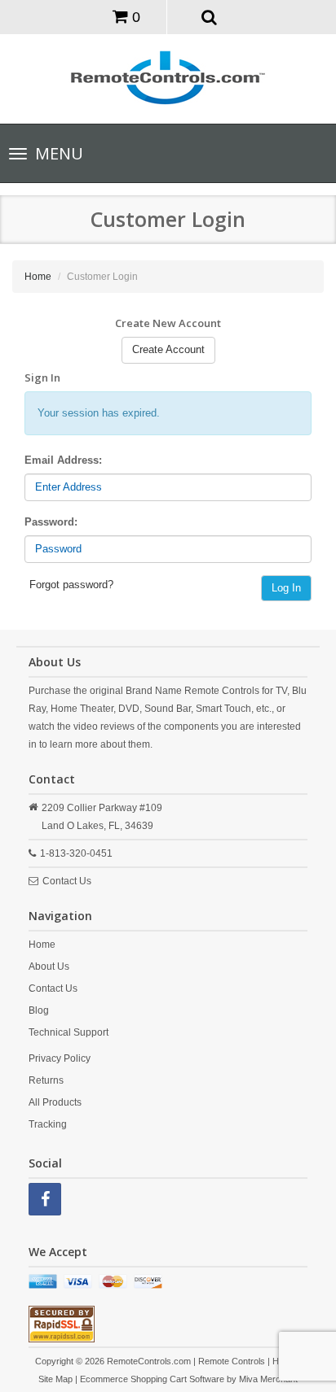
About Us (49, 966)
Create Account (168, 349)
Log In (286, 588)
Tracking (48, 1124)
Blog (39, 1010)
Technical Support (68, 1032)
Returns (46, 1080)
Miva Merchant (268, 1379)
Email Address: (63, 460)
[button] (210, 16)
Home (37, 276)
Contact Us (66, 881)
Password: (50, 522)
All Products (55, 1102)
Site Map (55, 1379)
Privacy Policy (60, 1058)
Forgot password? (71, 584)
